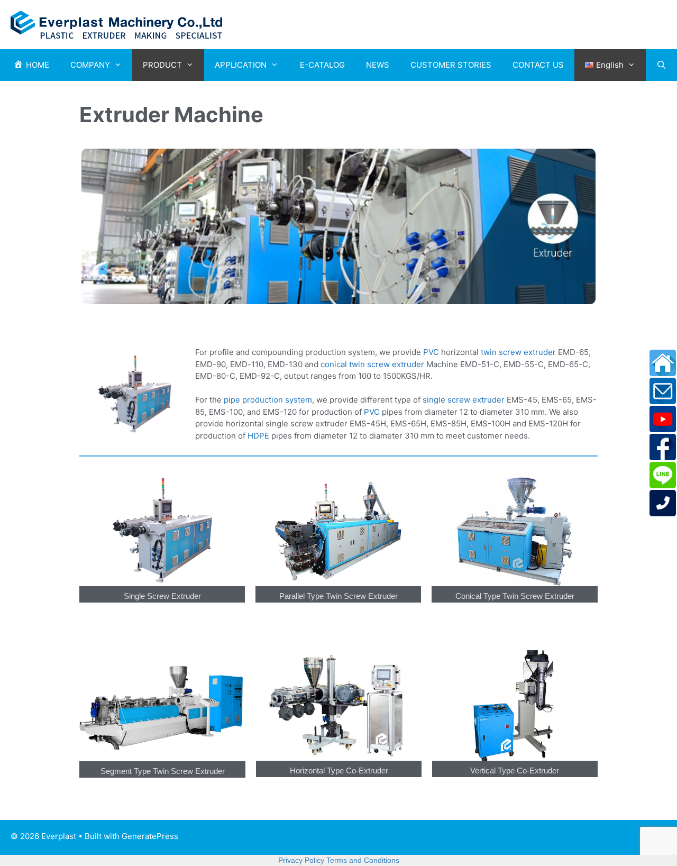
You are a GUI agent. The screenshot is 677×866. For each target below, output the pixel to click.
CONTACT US (538, 65)
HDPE (258, 436)
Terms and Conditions (362, 860)
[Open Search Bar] (661, 65)
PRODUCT (162, 65)
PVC (431, 352)
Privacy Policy (301, 860)
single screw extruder (464, 400)
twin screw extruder (517, 352)
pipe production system (268, 400)
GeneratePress (150, 836)
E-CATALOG (322, 65)
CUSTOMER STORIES (450, 65)
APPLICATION (241, 65)
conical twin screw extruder (372, 364)
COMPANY (90, 65)
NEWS (377, 65)
